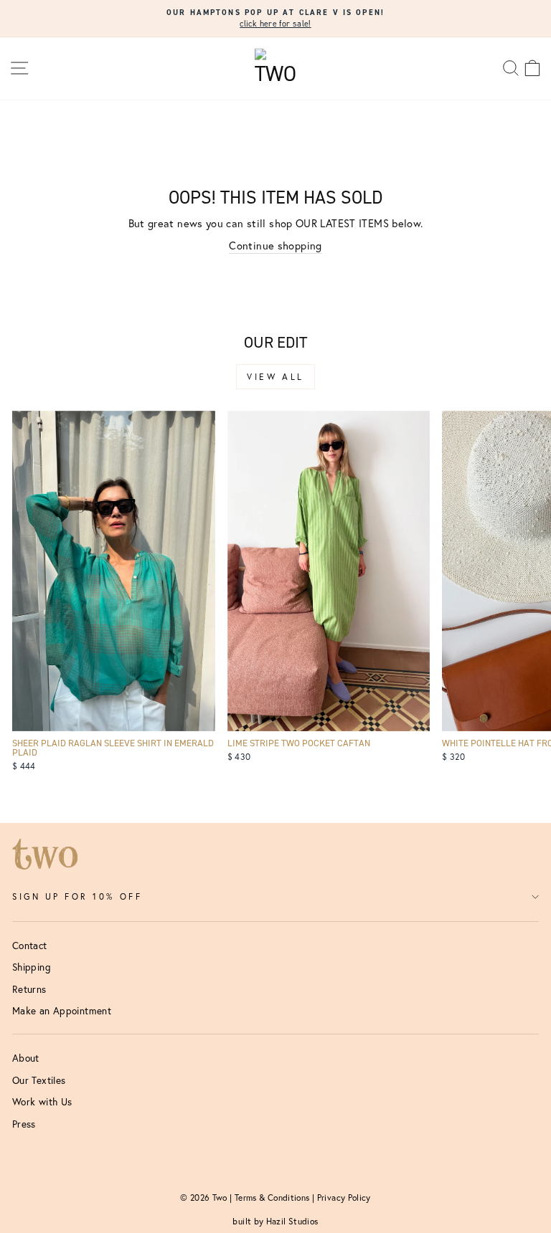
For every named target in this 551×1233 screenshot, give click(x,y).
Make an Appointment (61, 1010)
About (25, 1058)
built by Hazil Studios (275, 1221)
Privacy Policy (344, 1197)
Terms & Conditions (272, 1197)
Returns (29, 989)
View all (275, 376)
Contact (29, 945)
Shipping (31, 967)
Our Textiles (38, 1080)
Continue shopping (275, 245)
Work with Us (42, 1101)
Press (24, 1124)
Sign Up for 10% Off (77, 896)
